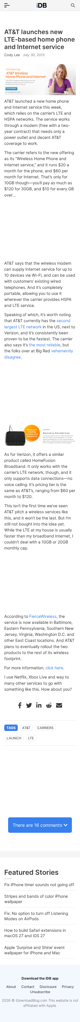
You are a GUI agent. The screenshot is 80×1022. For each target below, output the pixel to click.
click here (54, 667)
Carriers (45, 728)
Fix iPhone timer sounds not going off (39, 884)
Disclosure (48, 986)
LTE (31, 738)
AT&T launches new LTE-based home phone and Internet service (39, 39)
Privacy (68, 986)
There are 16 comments (37, 825)
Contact (27, 986)
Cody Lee (12, 55)
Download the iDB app (40, 978)
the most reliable (44, 344)
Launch (14, 738)
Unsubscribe (40, 992)
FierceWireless (43, 616)
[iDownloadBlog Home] (41, 5)
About (11, 986)
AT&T (26, 728)
